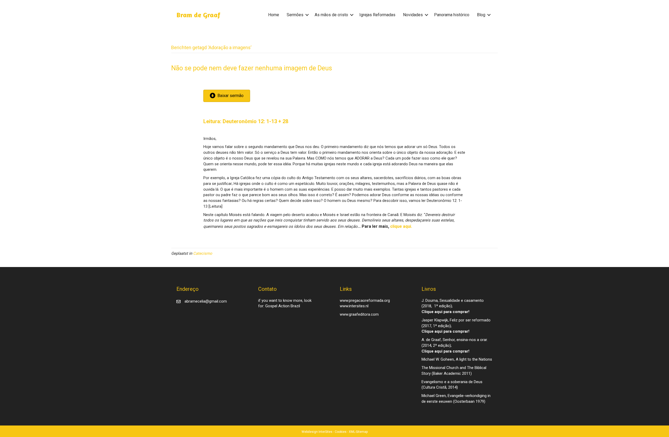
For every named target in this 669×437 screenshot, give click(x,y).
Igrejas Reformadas (377, 14)
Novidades (413, 14)
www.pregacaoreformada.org (365, 300)
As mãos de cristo (331, 14)
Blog (481, 14)
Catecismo (202, 253)
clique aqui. (401, 226)
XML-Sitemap (358, 432)
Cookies (341, 432)
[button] (307, 15)
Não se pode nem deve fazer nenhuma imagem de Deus (251, 68)
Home (273, 14)
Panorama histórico (451, 14)
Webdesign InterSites (317, 432)
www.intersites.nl (354, 306)
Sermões (295, 14)
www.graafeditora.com (359, 314)
